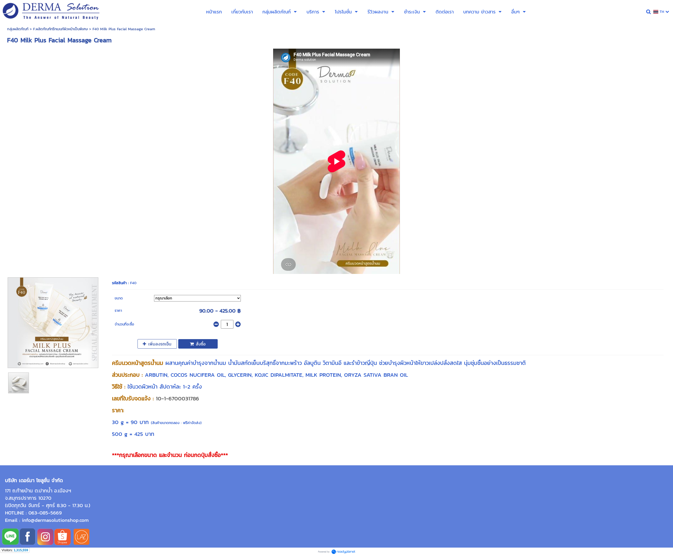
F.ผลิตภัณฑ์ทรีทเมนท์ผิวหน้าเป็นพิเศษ (60, 29)
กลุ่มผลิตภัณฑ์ (17, 29)
